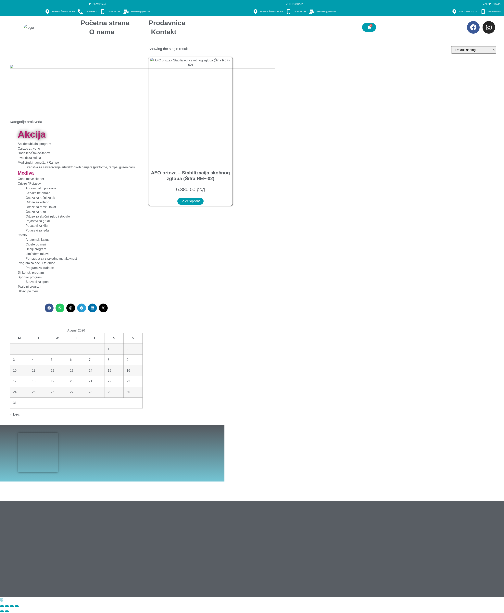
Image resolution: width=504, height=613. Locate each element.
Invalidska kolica (29, 157)
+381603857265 (494, 12)
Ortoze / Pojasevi (30, 183)
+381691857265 (113, 12)
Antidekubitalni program (34, 143)
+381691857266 (299, 12)
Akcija (32, 134)
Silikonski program (31, 272)
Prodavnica (167, 23)
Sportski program (30, 277)
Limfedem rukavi (37, 254)
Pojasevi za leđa (37, 230)
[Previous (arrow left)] (2, 611)
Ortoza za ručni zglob (40, 197)
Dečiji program (36, 249)
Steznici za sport (37, 281)
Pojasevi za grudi (38, 221)
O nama (101, 32)
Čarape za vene (29, 148)
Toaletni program (29, 286)
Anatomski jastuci (38, 239)
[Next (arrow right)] (7, 611)
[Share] (12, 606)
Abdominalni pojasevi (41, 188)
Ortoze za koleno (37, 202)
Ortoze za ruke (36, 211)
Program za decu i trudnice (36, 263)
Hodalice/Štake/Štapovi (34, 153)
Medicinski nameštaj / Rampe (38, 162)
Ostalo (22, 235)
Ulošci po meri (28, 291)
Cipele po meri (36, 244)
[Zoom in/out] (2, 606)
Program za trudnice (40, 267)
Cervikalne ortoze (38, 193)
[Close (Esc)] (17, 606)
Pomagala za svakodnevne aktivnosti (52, 258)
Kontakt (163, 32)
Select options (190, 201)
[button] (49, 308)
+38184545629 (91, 12)
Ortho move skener (31, 179)
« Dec (15, 414)
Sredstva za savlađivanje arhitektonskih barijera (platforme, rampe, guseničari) (80, 167)
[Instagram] (489, 27)
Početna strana (105, 23)
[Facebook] (473, 27)
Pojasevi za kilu (37, 225)
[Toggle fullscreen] (7, 606)
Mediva (26, 173)
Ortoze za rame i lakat (41, 207)
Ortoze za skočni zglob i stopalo (48, 216)
